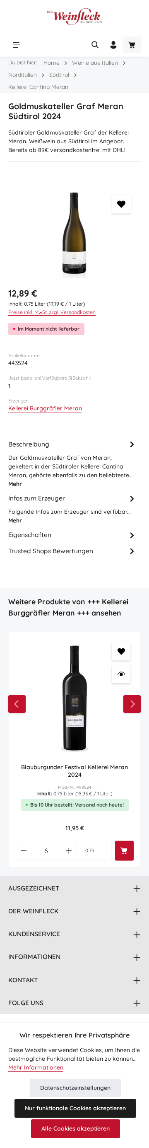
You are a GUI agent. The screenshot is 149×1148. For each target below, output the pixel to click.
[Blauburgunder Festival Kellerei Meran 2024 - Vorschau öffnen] (121, 674)
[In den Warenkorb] (124, 851)
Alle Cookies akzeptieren (75, 1128)
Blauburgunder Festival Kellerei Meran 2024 (74, 771)
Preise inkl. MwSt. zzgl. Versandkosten (52, 312)
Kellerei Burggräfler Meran (45, 408)
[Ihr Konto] (113, 45)
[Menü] (16, 45)
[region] (74, 231)
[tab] (72, 463)
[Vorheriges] (17, 704)
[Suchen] (95, 45)
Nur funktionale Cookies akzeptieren (75, 1108)
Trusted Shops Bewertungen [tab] (50, 551)
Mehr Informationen (35, 1067)
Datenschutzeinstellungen (75, 1088)
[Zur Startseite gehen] (74, 16)
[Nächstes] (132, 704)
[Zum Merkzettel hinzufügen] (121, 204)
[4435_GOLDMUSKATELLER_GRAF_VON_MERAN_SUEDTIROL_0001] (74, 231)
